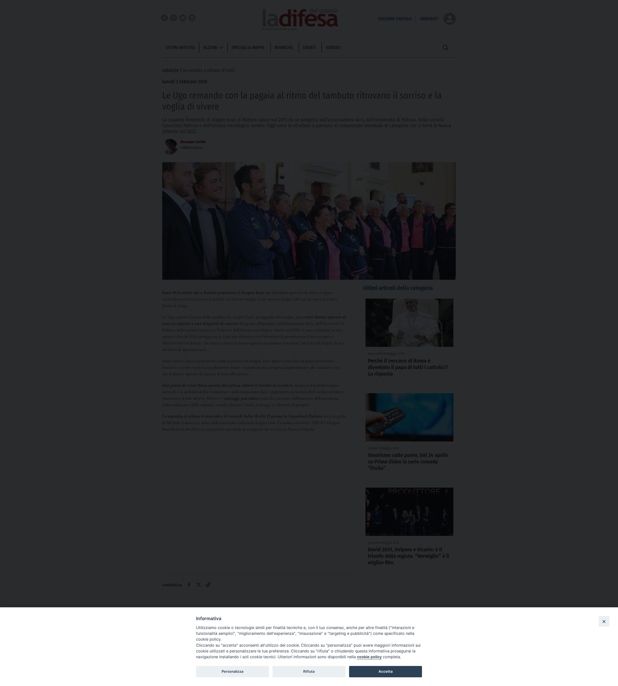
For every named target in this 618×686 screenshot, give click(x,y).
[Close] (604, 621)
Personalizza (232, 671)
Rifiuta (309, 671)
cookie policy (369, 656)
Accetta (386, 671)
